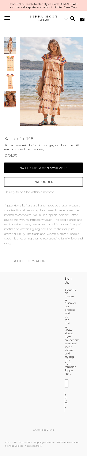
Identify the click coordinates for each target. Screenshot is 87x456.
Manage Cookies (14, 445)
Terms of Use (25, 442)
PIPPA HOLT (47, 430)
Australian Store (33, 445)
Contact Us (11, 442)
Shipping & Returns (44, 442)
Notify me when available (43, 168)
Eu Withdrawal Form (68, 442)
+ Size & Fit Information (25, 261)
